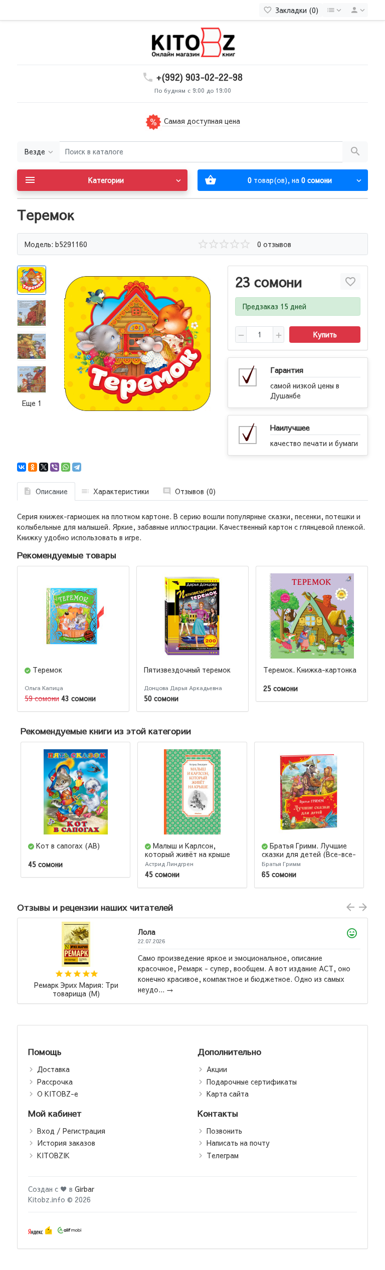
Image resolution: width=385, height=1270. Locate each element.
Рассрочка (55, 1082)
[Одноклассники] (32, 467)
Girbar (84, 1189)
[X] (43, 467)
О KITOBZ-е (57, 1094)
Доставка (53, 1069)
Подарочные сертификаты (252, 1082)
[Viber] (54, 467)
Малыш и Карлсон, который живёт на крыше (187, 849)
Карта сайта (228, 1094)
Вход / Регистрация (71, 1131)
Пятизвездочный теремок (187, 670)
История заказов (66, 1143)
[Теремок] (137, 343)
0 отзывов (274, 244)
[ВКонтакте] (21, 467)
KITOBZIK (53, 1155)
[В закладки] (350, 281)
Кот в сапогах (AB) (68, 845)
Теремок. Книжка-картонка (309, 670)
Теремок (47, 670)
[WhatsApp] (65, 467)
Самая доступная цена (201, 121)
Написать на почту (238, 1143)
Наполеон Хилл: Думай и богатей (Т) (76, 989)
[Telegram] (76, 467)
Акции (217, 1069)
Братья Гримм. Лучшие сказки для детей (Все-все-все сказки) (309, 854)
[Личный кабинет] (356, 10)
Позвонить (224, 1131)
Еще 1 (32, 403)
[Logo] (192, 42)
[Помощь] (333, 10)
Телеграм (223, 1155)
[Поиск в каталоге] (355, 152)
